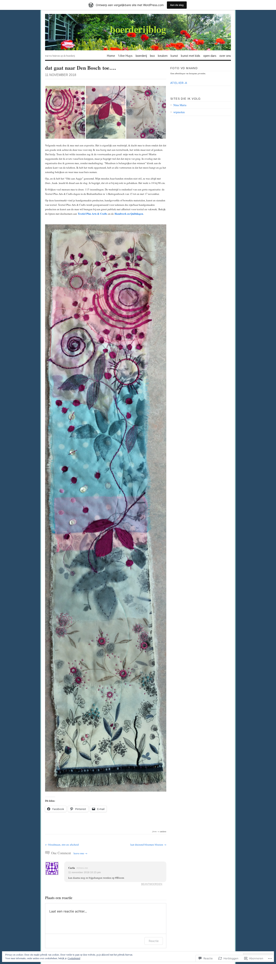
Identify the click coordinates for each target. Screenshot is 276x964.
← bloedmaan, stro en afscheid (62, 844)
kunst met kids (190, 55)
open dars (209, 55)
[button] (65, 112)
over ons (225, 55)
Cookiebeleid (74, 958)
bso (152, 55)
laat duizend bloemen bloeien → (148, 844)
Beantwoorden (151, 884)
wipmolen (179, 112)
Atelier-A (178, 82)
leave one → (80, 853)
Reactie (154, 941)
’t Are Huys (125, 55)
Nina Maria (179, 105)
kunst (174, 55)
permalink (82, 868)
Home (111, 55)
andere (163, 831)
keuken (162, 55)
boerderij (141, 55)
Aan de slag (176, 4)
